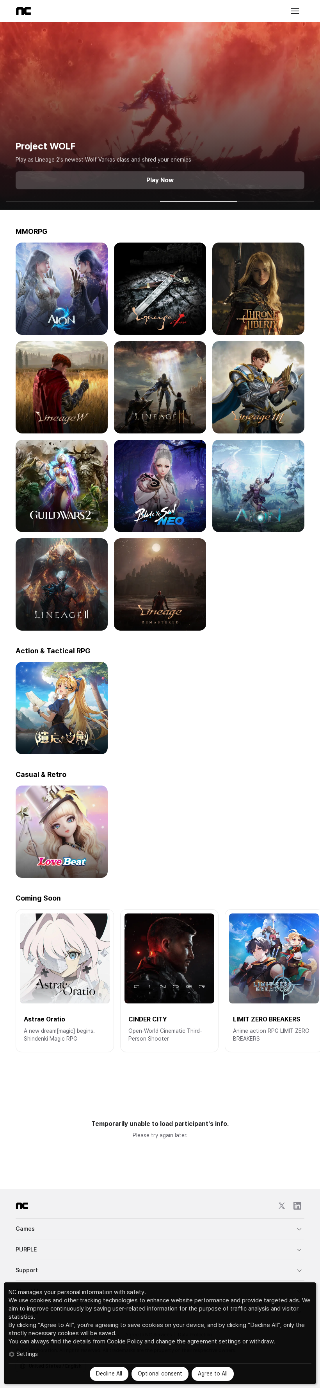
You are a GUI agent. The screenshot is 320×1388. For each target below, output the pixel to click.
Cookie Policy (125, 1341)
